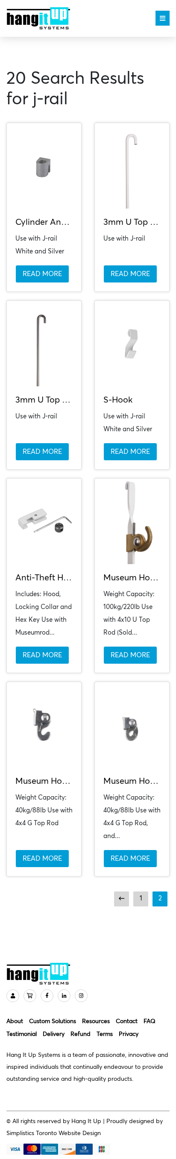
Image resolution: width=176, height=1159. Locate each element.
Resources (96, 1021)
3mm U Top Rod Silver (58, 400)
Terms (105, 1034)
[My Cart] (29, 995)
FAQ (149, 1021)
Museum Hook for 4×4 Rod (66, 781)
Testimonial (21, 1034)
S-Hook (117, 400)
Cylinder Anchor (47, 222)
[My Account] (12, 995)
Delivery (54, 1034)
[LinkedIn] (64, 995)
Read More (42, 274)
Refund (80, 1034)
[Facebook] (47, 995)
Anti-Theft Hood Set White (67, 578)
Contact (127, 1021)
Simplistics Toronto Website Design (53, 1133)
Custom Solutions (52, 1021)
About (14, 1021)
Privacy (128, 1034)
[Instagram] (81, 995)
